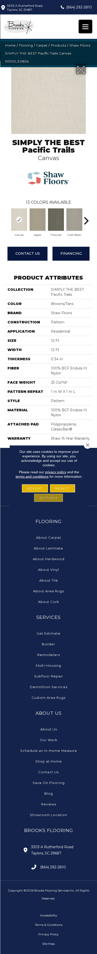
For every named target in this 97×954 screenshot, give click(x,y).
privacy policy (55, 472)
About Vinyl (48, 570)
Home (10, 45)
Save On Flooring (49, 783)
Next (86, 218)
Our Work (48, 740)
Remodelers (48, 655)
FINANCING (71, 253)
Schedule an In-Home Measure (48, 751)
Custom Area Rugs (48, 698)
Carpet (42, 45)
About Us (48, 729)
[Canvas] (19, 219)
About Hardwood (48, 559)
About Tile (48, 580)
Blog (48, 793)
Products (58, 45)
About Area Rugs (48, 591)
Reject (62, 488)
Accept (35, 488)
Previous (7, 218)
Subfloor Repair (48, 676)
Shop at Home (48, 761)
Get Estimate (48, 633)
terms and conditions (32, 476)
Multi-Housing (48, 665)
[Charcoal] (56, 219)
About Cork (48, 602)
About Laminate (48, 548)
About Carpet (48, 537)
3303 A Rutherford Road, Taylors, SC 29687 (25, 7)
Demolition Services (48, 687)
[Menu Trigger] (85, 26)
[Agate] (37, 219)
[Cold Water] (74, 219)
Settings (48, 498)
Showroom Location (48, 815)
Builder (48, 644)
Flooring (26, 45)
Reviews (48, 804)
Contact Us (27, 253)
